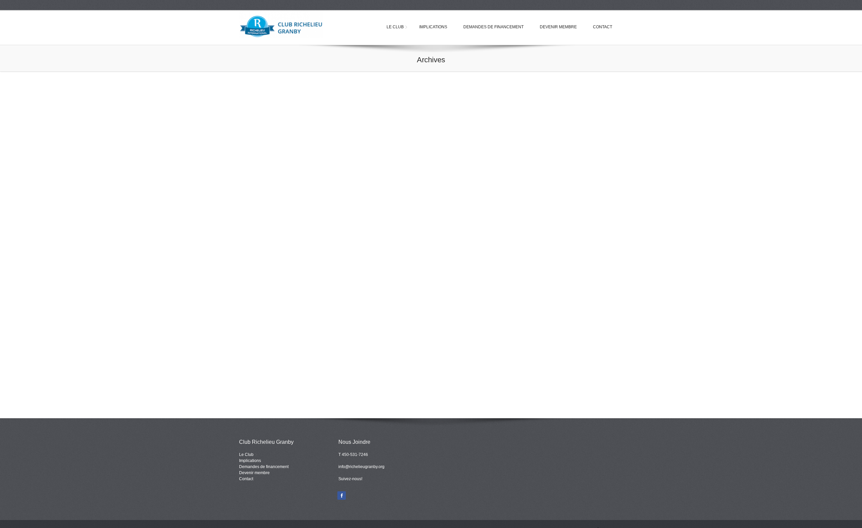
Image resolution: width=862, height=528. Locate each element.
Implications (433, 27)
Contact (602, 27)
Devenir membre (558, 27)
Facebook (341, 495)
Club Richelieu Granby (286, 24)
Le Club (395, 27)
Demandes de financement (493, 27)
